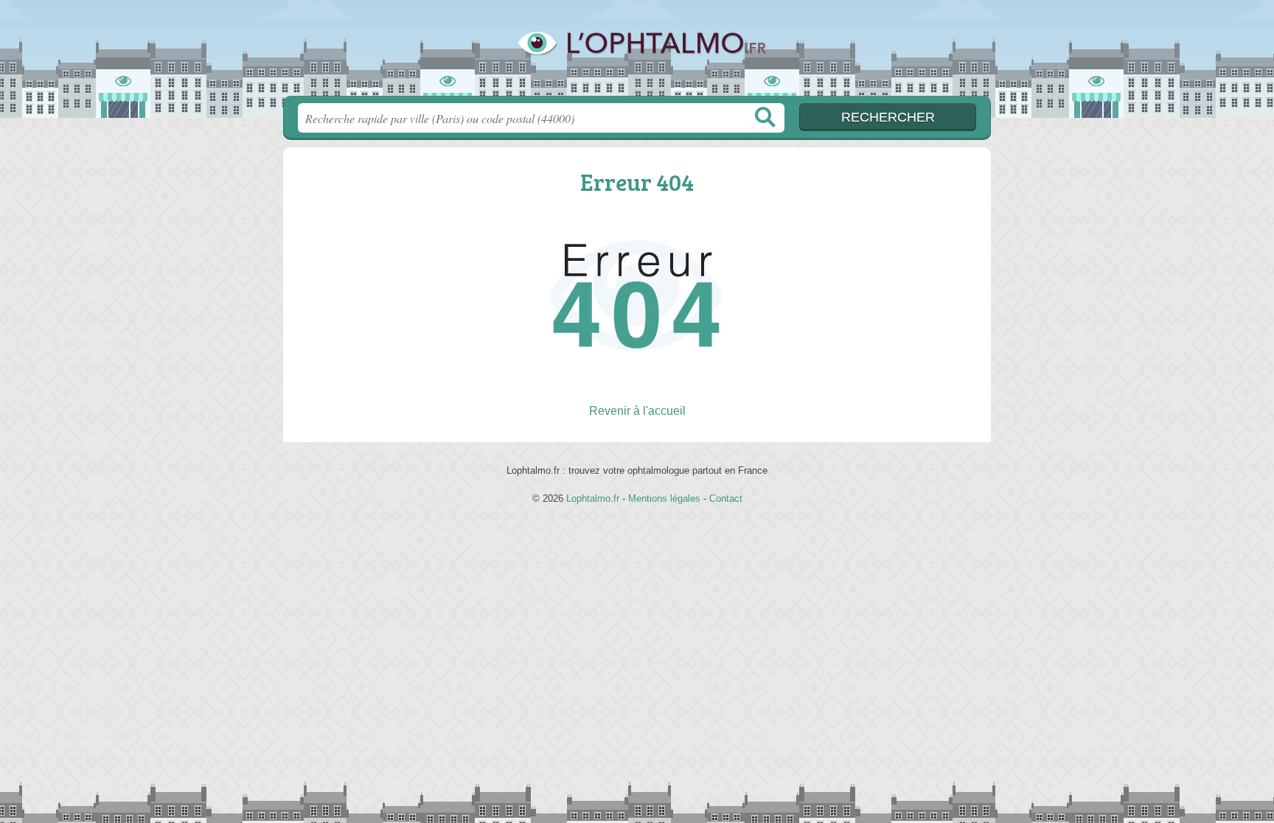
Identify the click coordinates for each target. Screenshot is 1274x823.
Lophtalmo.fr (637, 52)
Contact (725, 498)
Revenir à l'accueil (637, 411)
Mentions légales (664, 498)
